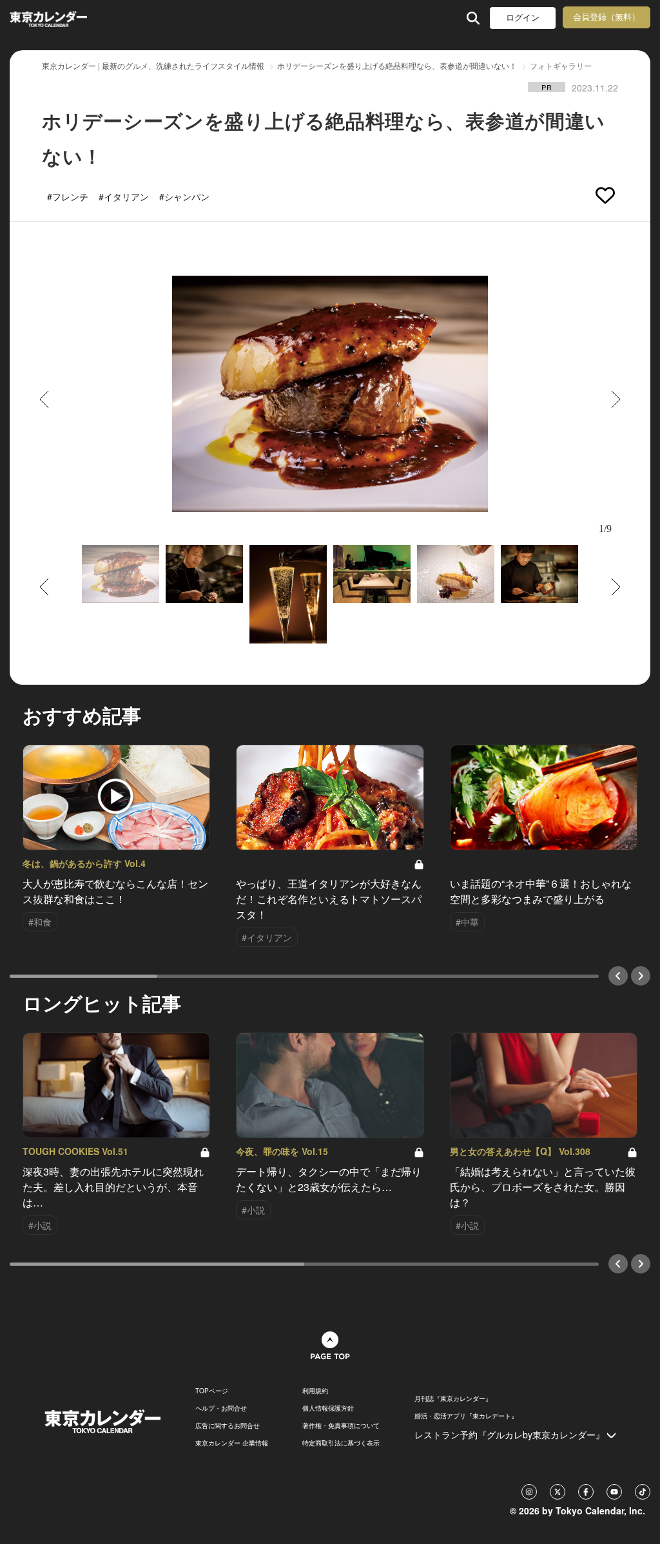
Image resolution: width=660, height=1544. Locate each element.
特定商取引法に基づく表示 (341, 1443)
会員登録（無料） (606, 17)
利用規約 (315, 1390)
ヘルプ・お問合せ (221, 1408)
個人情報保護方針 (328, 1408)
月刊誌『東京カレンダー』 (453, 1398)
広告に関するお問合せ (227, 1425)
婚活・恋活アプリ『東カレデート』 (466, 1416)
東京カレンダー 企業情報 (231, 1443)
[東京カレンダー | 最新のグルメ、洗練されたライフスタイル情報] (67, 17)
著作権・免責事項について (341, 1425)
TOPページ (211, 1390)
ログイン (522, 18)
